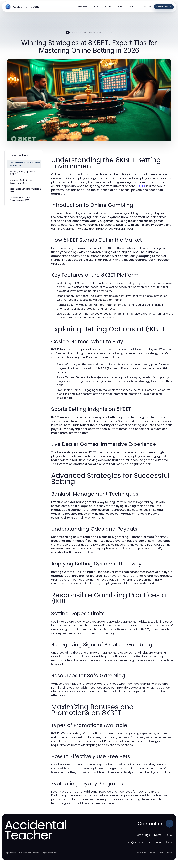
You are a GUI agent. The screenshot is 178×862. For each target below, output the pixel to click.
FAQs (168, 835)
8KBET (141, 186)
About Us (141, 852)
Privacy (152, 852)
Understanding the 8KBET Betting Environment (25, 164)
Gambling (108, 32)
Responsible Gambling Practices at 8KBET (25, 190)
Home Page (143, 835)
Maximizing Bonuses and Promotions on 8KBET (21, 198)
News (157, 835)
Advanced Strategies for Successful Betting (21, 181)
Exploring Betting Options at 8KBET (22, 172)
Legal (169, 852)
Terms (161, 852)
